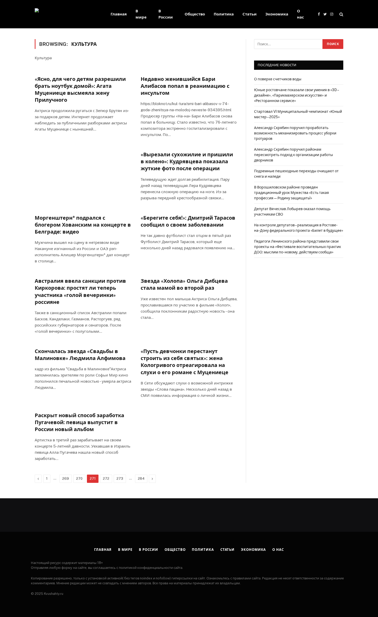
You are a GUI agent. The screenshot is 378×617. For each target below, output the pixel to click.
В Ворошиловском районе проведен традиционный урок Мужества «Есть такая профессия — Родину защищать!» (291, 192)
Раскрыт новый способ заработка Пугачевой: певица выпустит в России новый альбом (79, 422)
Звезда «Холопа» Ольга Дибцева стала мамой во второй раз (184, 284)
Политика (224, 14)
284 (141, 479)
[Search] (340, 14)
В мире (141, 14)
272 (106, 479)
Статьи (249, 14)
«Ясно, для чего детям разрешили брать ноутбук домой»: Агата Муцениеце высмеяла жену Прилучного (80, 89)
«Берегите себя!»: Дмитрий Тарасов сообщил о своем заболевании (188, 221)
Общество (195, 14)
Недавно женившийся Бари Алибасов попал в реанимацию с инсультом (185, 86)
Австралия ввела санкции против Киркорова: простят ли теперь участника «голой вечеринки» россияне (80, 291)
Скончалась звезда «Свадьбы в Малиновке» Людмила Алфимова (80, 354)
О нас (300, 14)
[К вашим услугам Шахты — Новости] (66, 14)
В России (165, 14)
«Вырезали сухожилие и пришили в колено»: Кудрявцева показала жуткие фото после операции (187, 161)
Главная (119, 14)
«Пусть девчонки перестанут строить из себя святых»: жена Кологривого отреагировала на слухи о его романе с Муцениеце (184, 361)
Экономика (276, 14)
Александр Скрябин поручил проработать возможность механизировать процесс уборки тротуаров (295, 133)
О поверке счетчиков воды (277, 79)
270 (79, 479)
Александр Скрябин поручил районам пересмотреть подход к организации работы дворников (293, 154)
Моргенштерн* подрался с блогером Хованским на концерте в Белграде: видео (83, 225)
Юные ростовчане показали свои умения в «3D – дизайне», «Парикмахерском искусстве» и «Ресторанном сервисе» (296, 95)
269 (65, 479)
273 (119, 479)
